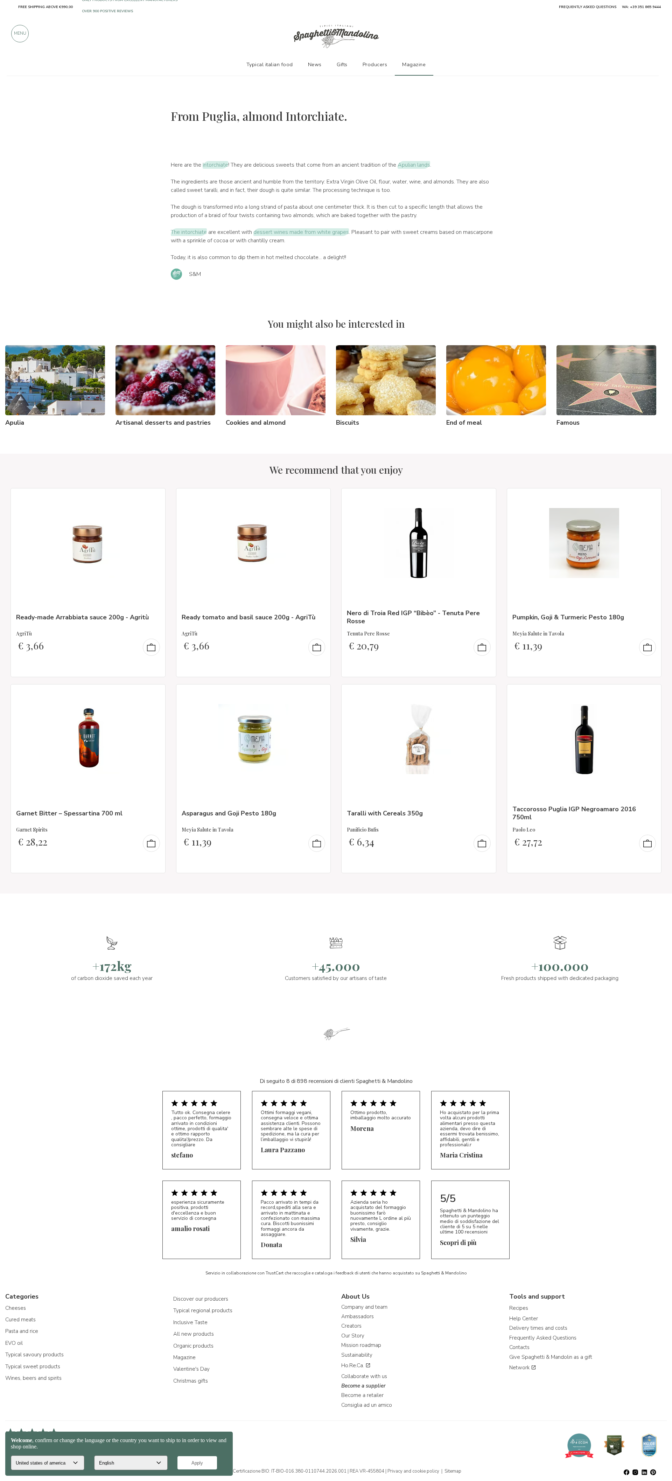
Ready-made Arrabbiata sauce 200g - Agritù (82, 617)
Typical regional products (202, 1310)
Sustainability (356, 1354)
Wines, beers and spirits (33, 1378)
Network (520, 1367)
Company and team (364, 1306)
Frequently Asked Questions (542, 1337)
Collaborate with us (364, 1376)
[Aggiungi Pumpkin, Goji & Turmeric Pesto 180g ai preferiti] (649, 498)
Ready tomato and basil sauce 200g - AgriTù (248, 617)
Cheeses (15, 1308)
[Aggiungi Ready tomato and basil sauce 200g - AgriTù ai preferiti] (318, 498)
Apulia (14, 422)
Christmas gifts (190, 1380)
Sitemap (452, 1471)
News (315, 64)
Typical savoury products (34, 1354)
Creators (351, 1325)
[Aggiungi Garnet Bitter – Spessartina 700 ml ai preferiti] (153, 694)
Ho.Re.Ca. (353, 1365)
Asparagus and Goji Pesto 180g (229, 813)
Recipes (518, 1308)
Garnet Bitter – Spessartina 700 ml (69, 813)
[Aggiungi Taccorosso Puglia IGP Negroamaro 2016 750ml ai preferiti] (649, 694)
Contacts (519, 1347)
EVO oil (14, 1343)
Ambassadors (357, 1316)
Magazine (184, 1357)
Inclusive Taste (190, 1322)
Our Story (352, 1335)
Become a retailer (362, 1395)
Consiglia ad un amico (366, 1405)
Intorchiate (215, 165)
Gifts (342, 64)
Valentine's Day (191, 1368)
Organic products (193, 1345)
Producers (375, 64)
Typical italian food (269, 64)
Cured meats (20, 1319)
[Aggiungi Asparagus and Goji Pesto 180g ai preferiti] (318, 694)
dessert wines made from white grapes (301, 232)
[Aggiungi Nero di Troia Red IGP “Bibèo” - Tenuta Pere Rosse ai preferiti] (484, 498)
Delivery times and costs (538, 1327)
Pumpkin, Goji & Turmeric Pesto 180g (568, 617)
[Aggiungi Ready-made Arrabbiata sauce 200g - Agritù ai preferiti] (153, 498)
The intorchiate (189, 232)
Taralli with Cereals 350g (385, 813)
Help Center (523, 1318)
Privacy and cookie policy (413, 1471)
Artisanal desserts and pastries (163, 422)
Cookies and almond (256, 422)
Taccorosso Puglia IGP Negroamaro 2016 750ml (574, 813)
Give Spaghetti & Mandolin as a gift (550, 1357)
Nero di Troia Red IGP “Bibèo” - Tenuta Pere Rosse (413, 617)
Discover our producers (200, 1298)
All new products (193, 1333)
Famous (568, 422)
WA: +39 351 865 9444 (641, 7)
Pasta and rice (21, 1331)
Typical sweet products (32, 1366)
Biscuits (347, 422)
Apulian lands (414, 165)
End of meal (464, 422)
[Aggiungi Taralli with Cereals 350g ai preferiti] (484, 694)
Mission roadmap (361, 1345)
